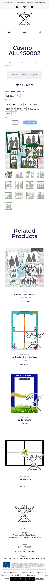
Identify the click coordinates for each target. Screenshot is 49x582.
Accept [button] (13, 579)
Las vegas (31, 63)
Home (7, 63)
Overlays (11, 537)
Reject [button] (22, 579)
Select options (24, 301)
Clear (7, 117)
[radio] (10, 96)
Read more (24, 423)
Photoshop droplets (23, 537)
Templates (13, 63)
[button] (9, 32)
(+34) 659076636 (24, 547)
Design (33, 535)
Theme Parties (22, 63)
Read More (39, 579)
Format (8, 100)
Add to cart (30, 122)
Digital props (36, 537)
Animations (17, 535)
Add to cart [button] (24, 364)
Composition (10, 91)
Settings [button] (30, 579)
